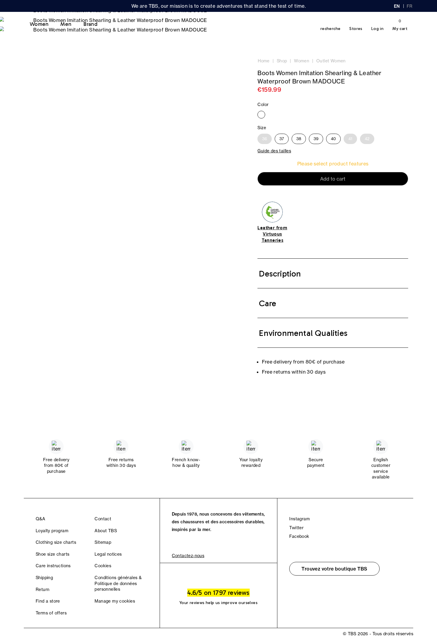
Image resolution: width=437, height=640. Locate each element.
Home (264, 61)
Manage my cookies (115, 601)
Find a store (48, 601)
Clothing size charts (56, 542)
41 (350, 138)
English (397, 6)
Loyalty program (52, 530)
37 (281, 138)
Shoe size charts (52, 554)
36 (264, 138)
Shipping (44, 577)
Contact (103, 519)
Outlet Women (331, 61)
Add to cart (332, 179)
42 (367, 138)
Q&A (40, 519)
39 (316, 138)
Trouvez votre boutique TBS (334, 569)
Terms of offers (51, 613)
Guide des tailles (274, 151)
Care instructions (53, 565)
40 (333, 138)
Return (42, 589)
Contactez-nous (188, 555)
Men (65, 24)
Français (410, 6)
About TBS (106, 530)
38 (298, 138)
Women (39, 24)
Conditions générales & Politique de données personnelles (118, 583)
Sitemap (103, 542)
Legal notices (108, 554)
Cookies (103, 565)
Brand (90, 24)
